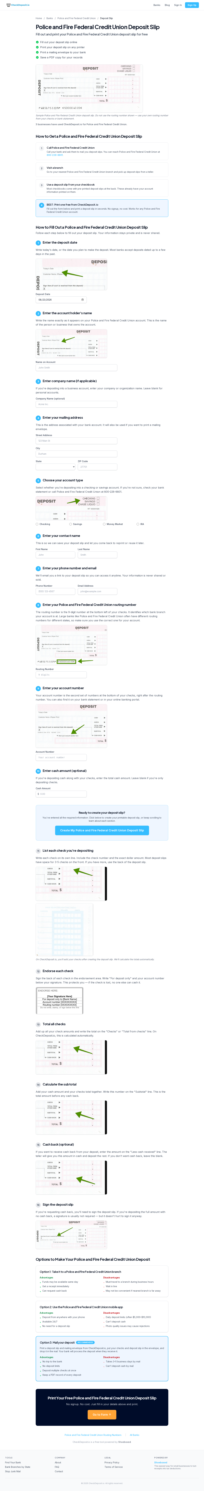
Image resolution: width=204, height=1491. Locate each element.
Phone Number (44, 585)
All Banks (134, 1435)
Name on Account (45, 362)
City (38, 448)
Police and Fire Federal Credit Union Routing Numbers (93, 1435)
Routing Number (45, 669)
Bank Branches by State (17, 1467)
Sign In (178, 5)
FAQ (57, 1467)
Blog (167, 5)
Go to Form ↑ (102, 1414)
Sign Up (192, 5)
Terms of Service (114, 1467)
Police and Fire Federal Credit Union (77, 18)
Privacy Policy (112, 1462)
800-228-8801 (55, 155)
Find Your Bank (13, 1462)
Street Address (44, 435)
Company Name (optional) (50, 398)
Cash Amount (43, 788)
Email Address (85, 585)
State (39, 461)
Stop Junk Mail (13, 1471)
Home (39, 18)
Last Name (84, 549)
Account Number (45, 751)
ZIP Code (83, 461)
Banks (156, 5)
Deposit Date (43, 294)
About (58, 1462)
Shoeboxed (124, 1442)
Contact (59, 1471)
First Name (42, 549)
